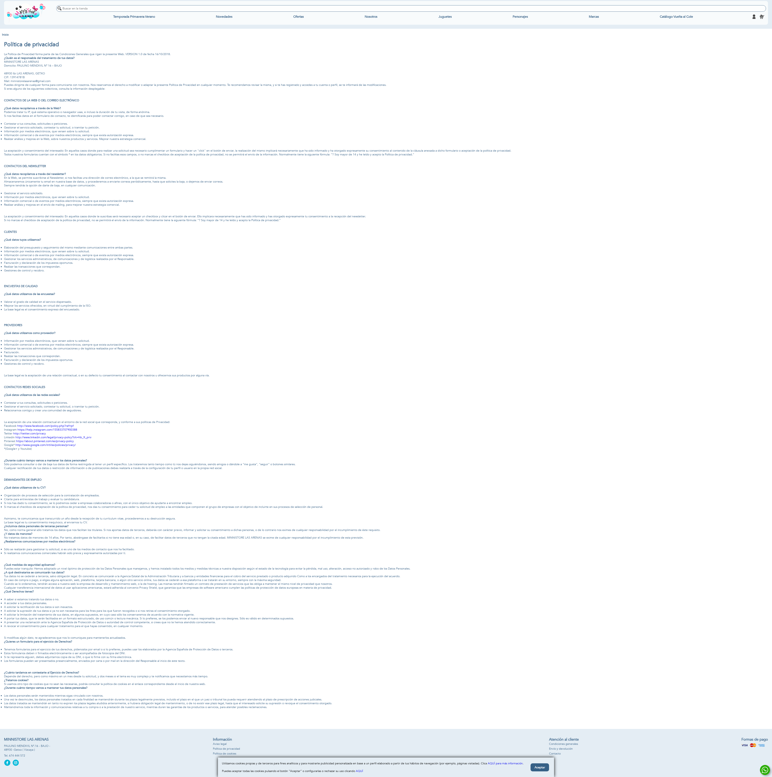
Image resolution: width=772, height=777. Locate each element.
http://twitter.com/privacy (29, 433)
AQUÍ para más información (505, 763)
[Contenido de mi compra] (762, 17)
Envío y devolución (561, 749)
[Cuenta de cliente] (754, 17)
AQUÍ (359, 771)
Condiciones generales (563, 744)
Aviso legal (220, 744)
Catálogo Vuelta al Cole (676, 16)
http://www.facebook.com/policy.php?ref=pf (45, 426)
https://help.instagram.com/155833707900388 (47, 430)
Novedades (224, 16)
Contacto (555, 753)
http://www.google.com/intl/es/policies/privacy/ (45, 445)
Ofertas (298, 16)
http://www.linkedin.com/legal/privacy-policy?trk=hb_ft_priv (53, 437)
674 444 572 (17, 755)
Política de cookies (224, 753)
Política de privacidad (226, 749)
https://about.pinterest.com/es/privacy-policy (45, 441)
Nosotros (371, 16)
